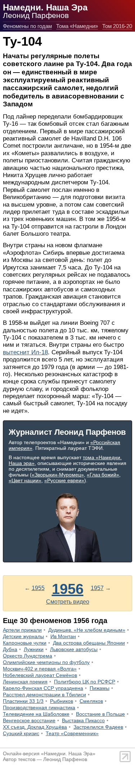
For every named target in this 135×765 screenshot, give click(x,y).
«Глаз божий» (103, 475)
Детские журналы (23, 636)
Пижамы (99, 688)
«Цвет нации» (25, 480)
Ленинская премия (25, 682)
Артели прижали (22, 630)
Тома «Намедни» (77, 26)
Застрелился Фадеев (98, 727)
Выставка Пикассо (83, 720)
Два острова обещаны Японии (89, 643)
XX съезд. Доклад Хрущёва (35, 727)
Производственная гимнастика (39, 707)
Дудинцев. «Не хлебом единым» (86, 630)
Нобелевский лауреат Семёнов (40, 675)
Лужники (34, 649)
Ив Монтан (63, 636)
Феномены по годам (27, 26)
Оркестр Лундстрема (27, 656)
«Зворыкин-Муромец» (58, 475)
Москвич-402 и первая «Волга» (40, 669)
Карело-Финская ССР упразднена (43, 688)
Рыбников (61, 701)
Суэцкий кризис (21, 733)
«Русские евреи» (64, 480)
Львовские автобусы (74, 649)
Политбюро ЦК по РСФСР (84, 682)
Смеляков (91, 701)
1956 (68, 589)
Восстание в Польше (100, 714)
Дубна (10, 649)
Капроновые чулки (24, 643)
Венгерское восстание (29, 720)
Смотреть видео (67, 602)
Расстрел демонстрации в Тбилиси (44, 694)
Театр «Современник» (72, 733)
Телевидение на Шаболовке (36, 714)
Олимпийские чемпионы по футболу (46, 662)
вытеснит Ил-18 (25, 352)
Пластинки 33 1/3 (23, 701)
